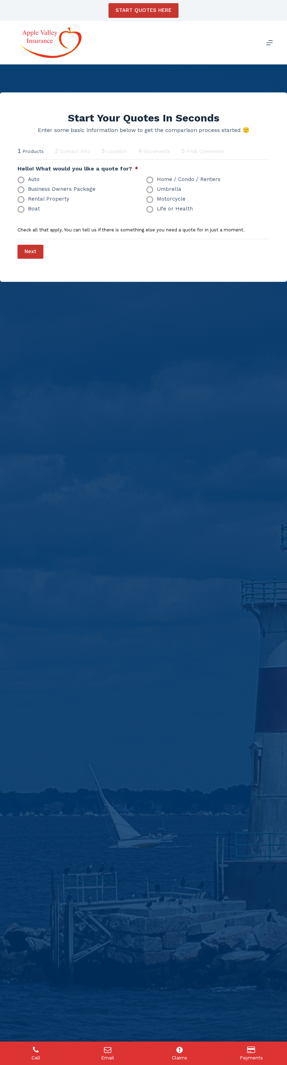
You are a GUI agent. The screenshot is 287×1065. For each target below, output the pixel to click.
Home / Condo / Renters (188, 179)
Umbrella (169, 189)
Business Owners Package (62, 189)
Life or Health (175, 209)
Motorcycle (171, 199)
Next (30, 251)
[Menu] (269, 43)
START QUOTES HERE (143, 10)
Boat (34, 209)
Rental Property (48, 199)
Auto (34, 179)
